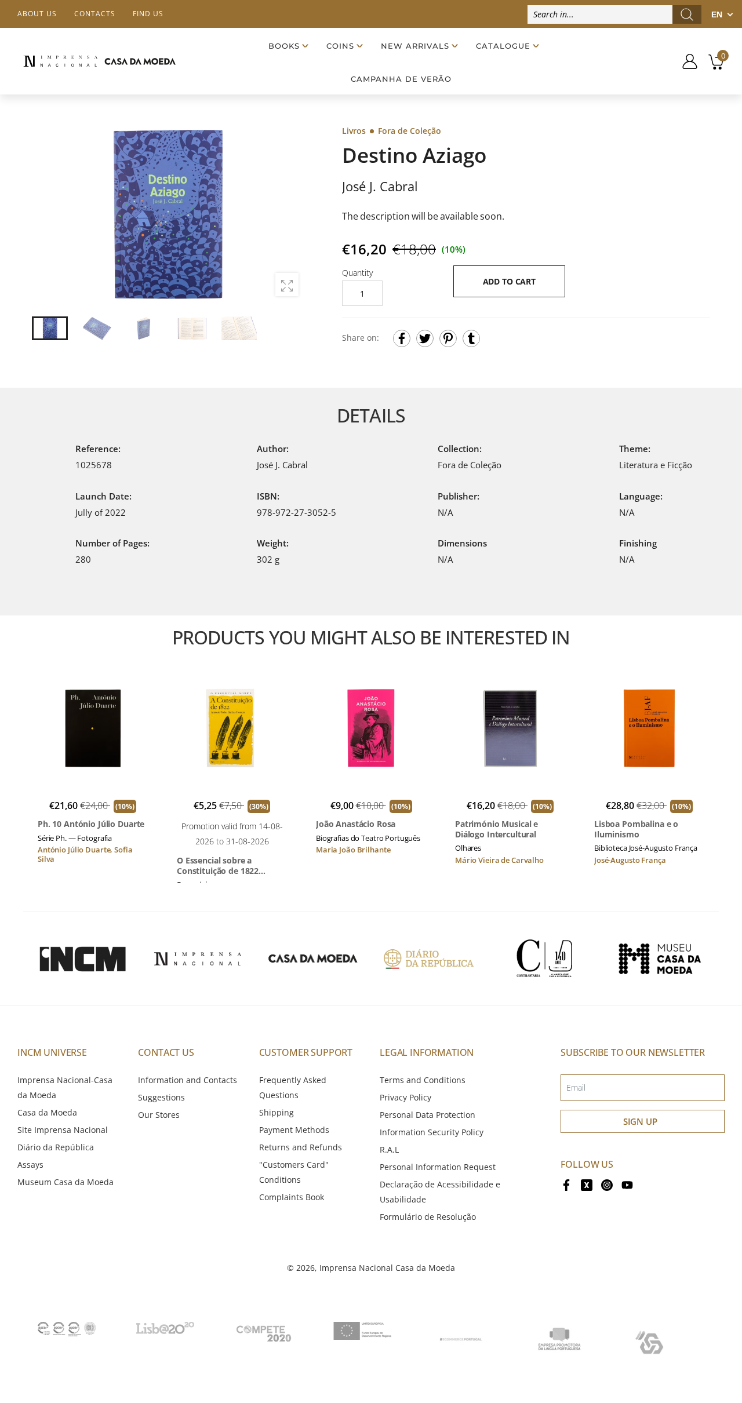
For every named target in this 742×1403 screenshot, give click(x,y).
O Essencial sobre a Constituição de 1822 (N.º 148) (218, 865)
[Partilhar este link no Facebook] (401, 338)
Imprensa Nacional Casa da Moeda (387, 1267)
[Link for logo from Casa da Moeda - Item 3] (313, 958)
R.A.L (389, 1149)
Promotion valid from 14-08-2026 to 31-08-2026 (232, 834)
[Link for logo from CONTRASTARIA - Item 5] (544, 958)
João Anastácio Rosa (355, 824)
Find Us (148, 14)
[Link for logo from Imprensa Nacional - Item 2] (197, 958)
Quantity (357, 272)
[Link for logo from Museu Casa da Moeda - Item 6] (659, 958)
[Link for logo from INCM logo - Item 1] (82, 958)
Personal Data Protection (427, 1114)
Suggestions (161, 1097)
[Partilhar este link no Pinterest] (448, 338)
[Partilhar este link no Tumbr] (471, 338)
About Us (37, 14)
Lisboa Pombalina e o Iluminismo (636, 829)
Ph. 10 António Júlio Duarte (91, 824)
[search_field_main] (686, 14)
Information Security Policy (431, 1132)
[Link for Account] (685, 61)
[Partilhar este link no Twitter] (425, 338)
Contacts (94, 14)
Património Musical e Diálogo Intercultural (496, 829)
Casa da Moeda (47, 1112)
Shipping (276, 1112)
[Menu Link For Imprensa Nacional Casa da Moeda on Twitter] (586, 1184)
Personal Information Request (438, 1166)
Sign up (640, 1121)
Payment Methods (294, 1129)
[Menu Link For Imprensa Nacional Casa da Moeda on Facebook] (566, 1184)
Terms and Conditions (422, 1079)
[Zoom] (287, 284)
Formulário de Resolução (428, 1216)
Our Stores (159, 1114)
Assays (30, 1164)
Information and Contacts (187, 1079)
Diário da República (55, 1147)
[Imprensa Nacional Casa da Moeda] (99, 61)
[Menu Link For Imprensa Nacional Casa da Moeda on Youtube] (627, 1184)
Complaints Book (291, 1196)
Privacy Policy (405, 1097)
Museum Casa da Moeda (65, 1181)
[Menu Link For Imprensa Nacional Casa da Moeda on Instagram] (607, 1184)
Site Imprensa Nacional (62, 1129)
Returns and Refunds (300, 1147)
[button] (289, 214)
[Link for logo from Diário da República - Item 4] (428, 958)
